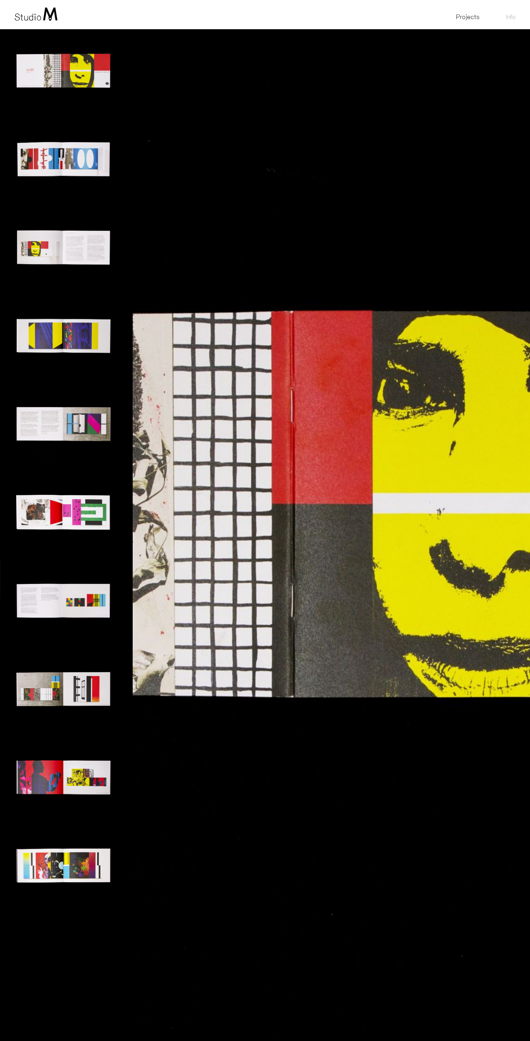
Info (510, 17)
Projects (468, 17)
